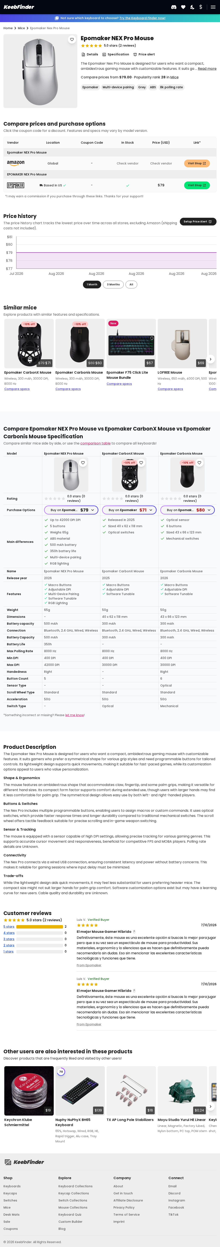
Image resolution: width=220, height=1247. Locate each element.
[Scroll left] (9, 359)
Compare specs (17, 389)
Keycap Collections (73, 1193)
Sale (6, 1222)
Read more (207, 68)
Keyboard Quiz (69, 1214)
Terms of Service (126, 1214)
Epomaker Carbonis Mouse (79, 372)
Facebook (176, 1207)
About (118, 1186)
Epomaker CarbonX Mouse (27, 372)
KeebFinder (18, 7)
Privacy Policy (123, 1207)
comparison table (95, 443)
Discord (174, 1193)
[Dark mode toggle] (192, 7)
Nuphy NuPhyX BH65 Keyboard (72, 1122)
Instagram (176, 1200)
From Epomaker (89, 965)
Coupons (10, 1229)
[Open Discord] (173, 7)
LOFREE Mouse (170, 372)
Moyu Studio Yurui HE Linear (182, 1119)
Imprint (119, 1222)
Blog (62, 1229)
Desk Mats (11, 1214)
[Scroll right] (210, 359)
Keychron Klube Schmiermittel (18, 1122)
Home (8, 28)
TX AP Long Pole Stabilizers (130, 1119)
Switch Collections (72, 1200)
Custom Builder (70, 1222)
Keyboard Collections (75, 1186)
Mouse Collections (72, 1207)
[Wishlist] (183, 7)
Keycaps (10, 1193)
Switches (10, 1200)
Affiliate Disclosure (128, 1200)
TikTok (173, 1214)
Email (172, 1186)
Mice (174, 77)
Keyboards (12, 1186)
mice (21, 28)
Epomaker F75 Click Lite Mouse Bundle (127, 375)
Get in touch (123, 1193)
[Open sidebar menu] (213, 7)
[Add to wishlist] (72, 39)
